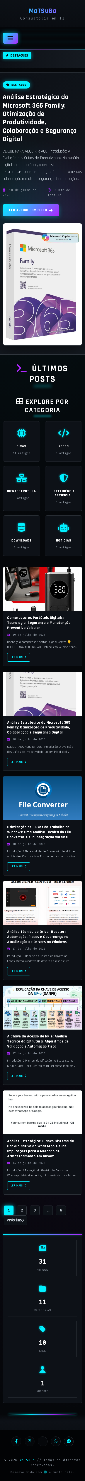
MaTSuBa (27, 1460)
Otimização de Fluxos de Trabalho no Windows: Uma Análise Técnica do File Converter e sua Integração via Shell (39, 832)
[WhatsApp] (56, 1441)
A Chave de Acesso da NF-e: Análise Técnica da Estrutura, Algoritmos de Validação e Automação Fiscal (38, 1041)
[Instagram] (29, 1441)
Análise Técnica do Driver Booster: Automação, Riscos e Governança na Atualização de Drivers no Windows (37, 936)
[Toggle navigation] (10, 38)
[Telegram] (69, 1441)
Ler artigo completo (28, 210)
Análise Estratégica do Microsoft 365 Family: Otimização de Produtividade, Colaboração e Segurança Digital (40, 118)
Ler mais (17, 657)
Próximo (14, 1220)
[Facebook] (16, 1441)
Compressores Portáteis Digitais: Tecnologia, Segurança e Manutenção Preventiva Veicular (38, 622)
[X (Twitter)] (43, 1441)
